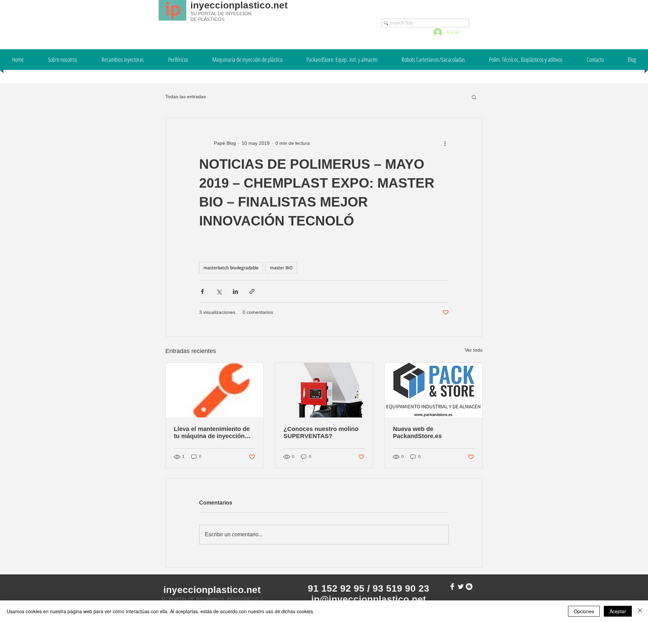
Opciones (584, 611)
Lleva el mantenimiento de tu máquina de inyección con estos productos (212, 433)
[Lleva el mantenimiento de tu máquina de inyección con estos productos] (214, 390)
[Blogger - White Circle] (469, 586)
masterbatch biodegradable (231, 267)
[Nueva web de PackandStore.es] (433, 390)
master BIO (281, 267)
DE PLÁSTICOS (207, 19)
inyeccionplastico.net (239, 5)
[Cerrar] (640, 611)
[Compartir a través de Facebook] (202, 291)
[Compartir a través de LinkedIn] (235, 291)
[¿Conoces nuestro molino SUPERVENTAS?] (324, 390)
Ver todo (474, 350)
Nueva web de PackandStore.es (417, 432)
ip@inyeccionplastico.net (368, 599)
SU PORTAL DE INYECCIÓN (220, 13)
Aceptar (618, 611)
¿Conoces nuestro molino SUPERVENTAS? (321, 432)
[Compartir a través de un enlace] (252, 291)
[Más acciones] (445, 143)
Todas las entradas (185, 96)
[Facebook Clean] (452, 586)
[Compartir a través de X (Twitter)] (219, 291)
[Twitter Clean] (460, 586)
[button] (474, 97)
